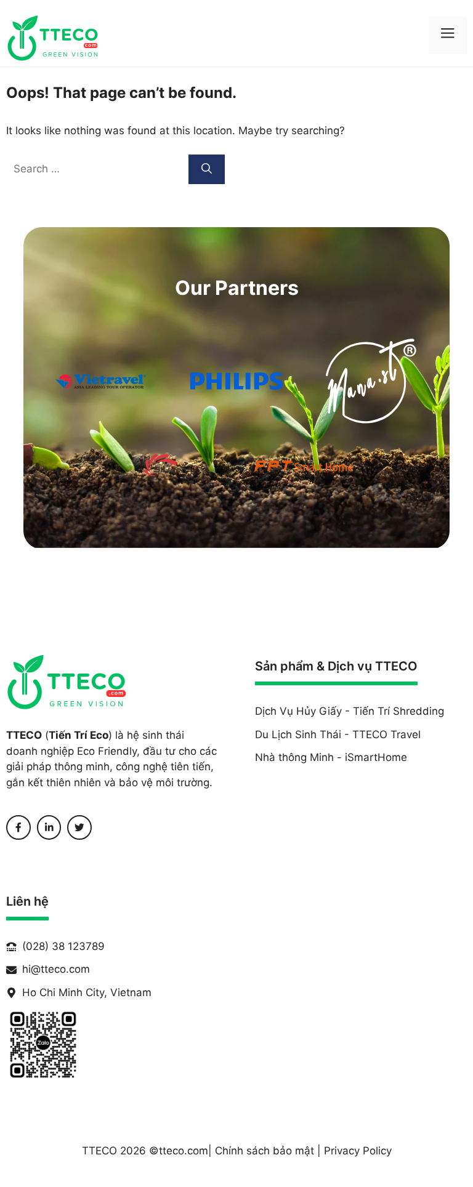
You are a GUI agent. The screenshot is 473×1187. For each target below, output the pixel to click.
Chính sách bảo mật (264, 1151)
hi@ (31, 969)
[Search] (206, 169)
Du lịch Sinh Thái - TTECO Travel (338, 734)
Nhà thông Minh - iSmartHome (331, 757)
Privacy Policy (358, 1151)
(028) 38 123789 (63, 946)
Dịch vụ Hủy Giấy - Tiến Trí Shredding (349, 711)
